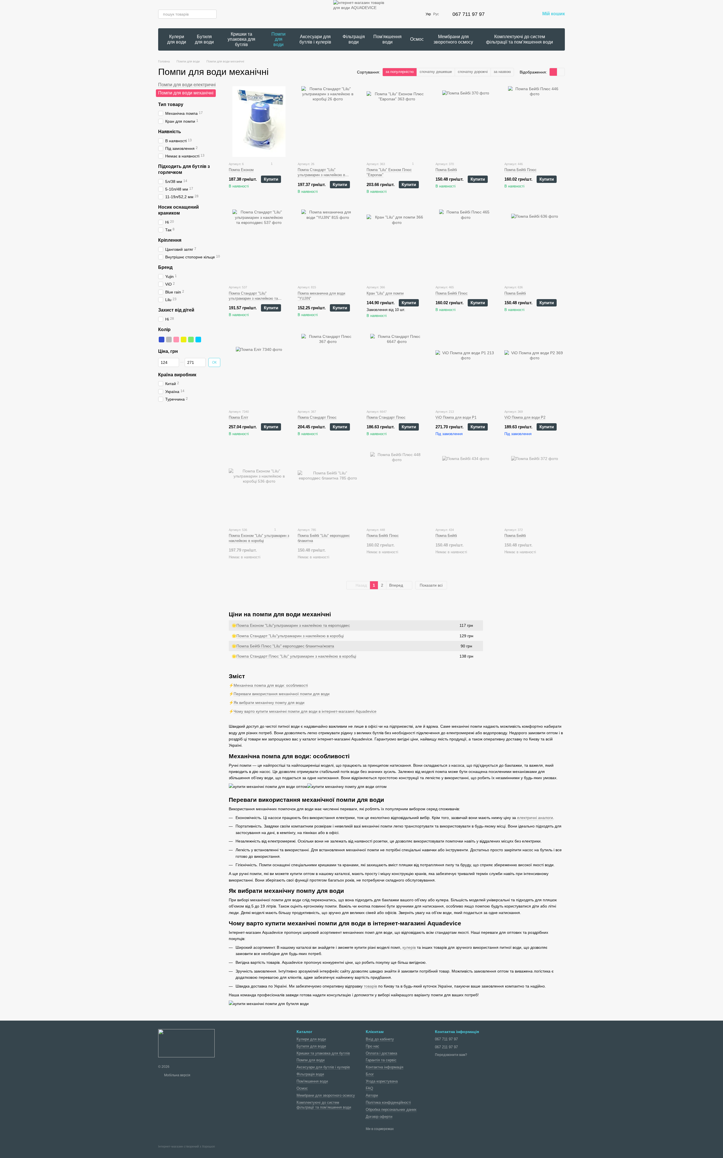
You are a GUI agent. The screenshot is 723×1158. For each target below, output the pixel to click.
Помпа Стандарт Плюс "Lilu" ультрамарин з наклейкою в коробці (296, 656)
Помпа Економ (241, 170)
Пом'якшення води (387, 39)
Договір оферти (379, 1116)
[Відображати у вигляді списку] (561, 72)
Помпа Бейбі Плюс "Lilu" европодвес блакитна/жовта (285, 646)
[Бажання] (520, 14)
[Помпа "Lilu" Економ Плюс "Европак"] (397, 121)
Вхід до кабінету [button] (380, 1039)
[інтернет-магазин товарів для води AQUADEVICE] (186, 1043)
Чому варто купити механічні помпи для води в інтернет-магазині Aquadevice (305, 711)
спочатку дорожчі (473, 72)
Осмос (417, 39)
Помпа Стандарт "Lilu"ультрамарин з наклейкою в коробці (290, 636)
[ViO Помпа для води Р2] (534, 369)
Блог (370, 1074)
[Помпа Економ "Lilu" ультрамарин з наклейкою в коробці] (259, 487)
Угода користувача (382, 1081)
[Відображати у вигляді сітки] (553, 72)
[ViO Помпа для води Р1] (465, 369)
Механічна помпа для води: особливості (271, 685)
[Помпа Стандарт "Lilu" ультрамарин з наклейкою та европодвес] (259, 244)
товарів (370, 986)
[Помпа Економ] (259, 121)
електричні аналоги (535, 817)
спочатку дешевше (436, 72)
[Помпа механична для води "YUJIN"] (328, 244)
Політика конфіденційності (388, 1102)
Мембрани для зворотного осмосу (453, 39)
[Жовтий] (183, 339)
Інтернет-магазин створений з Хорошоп (186, 1146)
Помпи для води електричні (187, 84)
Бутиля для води (204, 39)
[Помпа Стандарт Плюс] (328, 369)
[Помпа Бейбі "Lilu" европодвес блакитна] (328, 487)
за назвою (502, 72)
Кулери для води (176, 39)
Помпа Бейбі (446, 170)
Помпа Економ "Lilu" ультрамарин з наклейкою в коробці (259, 538)
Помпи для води (278, 39)
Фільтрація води (354, 39)
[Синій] (161, 339)
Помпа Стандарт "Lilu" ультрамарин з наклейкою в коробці (321, 175)
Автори (372, 1095)
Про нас (372, 1046)
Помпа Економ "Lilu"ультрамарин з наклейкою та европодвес (293, 625)
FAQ (369, 1088)
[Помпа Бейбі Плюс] (534, 121)
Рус (436, 14)
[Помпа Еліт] (259, 369)
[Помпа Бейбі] (465, 121)
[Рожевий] (176, 339)
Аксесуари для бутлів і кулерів (315, 39)
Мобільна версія (176, 1075)
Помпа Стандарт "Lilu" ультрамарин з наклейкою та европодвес (253, 298)
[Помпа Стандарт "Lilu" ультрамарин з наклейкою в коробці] (328, 121)
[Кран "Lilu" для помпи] (397, 244)
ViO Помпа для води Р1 (455, 417)
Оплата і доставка (381, 1053)
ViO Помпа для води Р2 (524, 417)
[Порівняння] (506, 14)
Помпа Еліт (238, 417)
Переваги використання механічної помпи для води (282, 694)
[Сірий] (168, 339)
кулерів (409, 947)
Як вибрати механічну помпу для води (269, 702)
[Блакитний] (198, 339)
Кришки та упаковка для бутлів (241, 39)
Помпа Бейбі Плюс (520, 170)
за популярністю (400, 72)
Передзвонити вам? (451, 1055)
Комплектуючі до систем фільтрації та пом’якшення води (519, 39)
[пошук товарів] (212, 14)
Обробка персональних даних (391, 1109)
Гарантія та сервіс (381, 1060)
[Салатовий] (191, 339)
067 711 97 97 (468, 14)
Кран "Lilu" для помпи (385, 293)
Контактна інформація (384, 1067)
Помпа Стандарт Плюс (317, 417)
